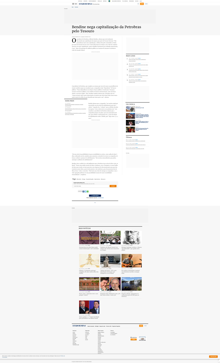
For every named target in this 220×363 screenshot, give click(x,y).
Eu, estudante (113, 334)
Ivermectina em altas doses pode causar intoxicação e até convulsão (89, 248)
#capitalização (90, 179)
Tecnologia (100, 344)
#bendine (79, 179)
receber (113, 186)
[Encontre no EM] (138, 4)
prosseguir (213, 356)
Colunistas (74, 341)
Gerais (74, 332)
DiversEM (74, 338)
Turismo (99, 339)
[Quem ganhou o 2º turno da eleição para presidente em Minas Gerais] (89, 307)
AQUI (141, 1)
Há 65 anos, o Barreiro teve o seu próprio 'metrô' (88, 294)
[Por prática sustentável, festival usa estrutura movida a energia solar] (132, 260)
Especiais (99, 334)
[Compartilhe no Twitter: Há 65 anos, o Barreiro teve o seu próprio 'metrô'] (89, 291)
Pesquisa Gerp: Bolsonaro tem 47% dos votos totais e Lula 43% (110, 294)
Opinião (99, 333)
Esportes (99, 346)
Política (74, 333)
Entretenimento (92, 1)
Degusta (99, 343)
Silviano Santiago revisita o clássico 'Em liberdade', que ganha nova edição (132, 249)
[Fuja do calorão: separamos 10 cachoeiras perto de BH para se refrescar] (132, 284)
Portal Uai (87, 332)
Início (72, 7)
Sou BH (136, 1)
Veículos (100, 1)
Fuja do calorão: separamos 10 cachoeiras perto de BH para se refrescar (130, 295)
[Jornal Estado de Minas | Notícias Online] (85, 4)
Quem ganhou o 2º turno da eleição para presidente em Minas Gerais (89, 317)
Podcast (99, 348)
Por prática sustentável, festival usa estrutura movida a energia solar (131, 272)
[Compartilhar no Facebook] (83, 192)
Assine (142, 3)
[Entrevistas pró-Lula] (130, 109)
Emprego (99, 337)
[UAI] (109, 1)
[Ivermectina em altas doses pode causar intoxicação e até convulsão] (89, 237)
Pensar (99, 347)
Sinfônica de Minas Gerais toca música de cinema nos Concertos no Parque (109, 249)
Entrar (146, 3)
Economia (96, 4)
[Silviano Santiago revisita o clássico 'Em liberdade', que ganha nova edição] (132, 237)
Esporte (85, 1)
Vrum (86, 338)
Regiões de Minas (101, 332)
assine (102, 197)
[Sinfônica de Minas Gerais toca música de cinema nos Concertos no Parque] (110, 237)
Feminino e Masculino (102, 342)
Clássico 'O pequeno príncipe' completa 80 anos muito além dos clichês (88, 272)
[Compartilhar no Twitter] (85, 192)
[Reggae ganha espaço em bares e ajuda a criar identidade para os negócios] (130, 123)
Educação (74, 343)
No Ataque (100, 349)
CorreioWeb (113, 332)
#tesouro (103, 179)
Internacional (75, 337)
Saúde (74, 339)
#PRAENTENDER (101, 336)
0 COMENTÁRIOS (95, 195)
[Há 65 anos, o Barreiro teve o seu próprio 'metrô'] (89, 284)
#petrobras (97, 179)
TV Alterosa (125, 1)
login (98, 197)
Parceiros (131, 1)
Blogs (86, 336)
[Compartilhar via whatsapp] (88, 192)
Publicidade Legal (76, 344)
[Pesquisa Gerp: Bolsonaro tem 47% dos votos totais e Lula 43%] (110, 284)
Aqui (86, 337)
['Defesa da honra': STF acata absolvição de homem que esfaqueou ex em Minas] (110, 260)
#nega (83, 179)
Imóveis (104, 1)
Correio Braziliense (114, 333)
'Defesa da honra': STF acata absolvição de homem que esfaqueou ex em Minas (108, 272)
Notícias (80, 1)
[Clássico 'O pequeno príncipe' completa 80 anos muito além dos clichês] (89, 260)
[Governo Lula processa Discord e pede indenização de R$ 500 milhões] (130, 129)
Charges (99, 338)
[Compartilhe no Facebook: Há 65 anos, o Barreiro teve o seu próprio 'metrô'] (88, 291)
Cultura (74, 342)
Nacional (74, 336)
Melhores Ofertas (116, 1)
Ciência (99, 341)
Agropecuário (100, 351)
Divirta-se (99, 353)
